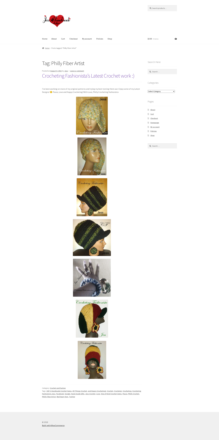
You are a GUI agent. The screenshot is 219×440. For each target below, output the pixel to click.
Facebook (60, 394)
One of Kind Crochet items (111, 394)
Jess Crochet (90, 394)
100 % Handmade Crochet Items (59, 391)
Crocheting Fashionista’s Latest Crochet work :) (88, 75)
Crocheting (127, 391)
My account (87, 38)
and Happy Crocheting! (97, 391)
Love (98, 394)
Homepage (154, 123)
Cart (63, 38)
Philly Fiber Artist (49, 397)
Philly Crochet (133, 394)
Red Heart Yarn (62, 397)
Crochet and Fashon (58, 388)
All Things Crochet (79, 391)
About (54, 38)
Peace (125, 394)
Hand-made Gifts (77, 394)
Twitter (72, 397)
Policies (99, 38)
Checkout (73, 38)
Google (67, 394)
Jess (66, 71)
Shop (110, 38)
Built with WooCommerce (53, 425)
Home (44, 38)
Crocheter (118, 391)
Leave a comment (77, 71)
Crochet (110, 391)
